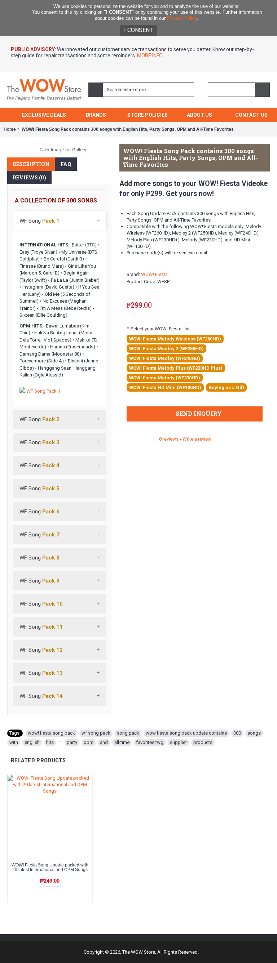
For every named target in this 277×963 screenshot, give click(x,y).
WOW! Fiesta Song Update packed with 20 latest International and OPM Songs (50, 867)
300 (237, 733)
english (32, 742)
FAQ (65, 164)
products (202, 742)
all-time (121, 742)
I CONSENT (138, 30)
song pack (128, 733)
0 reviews (169, 439)
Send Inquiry (199, 413)
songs (254, 733)
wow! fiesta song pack (51, 733)
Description (31, 164)
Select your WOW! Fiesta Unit (161, 328)
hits (50, 742)
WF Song (39, 221)
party (72, 742)
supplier (178, 742)
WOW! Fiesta (154, 274)
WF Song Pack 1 (43, 391)
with (13, 742)
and (104, 742)
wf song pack (96, 733)
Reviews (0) (29, 177)
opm (88, 742)
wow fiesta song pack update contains (186, 733)
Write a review (197, 439)
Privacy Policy (182, 18)
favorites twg (149, 742)
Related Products (38, 760)
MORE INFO (149, 55)
